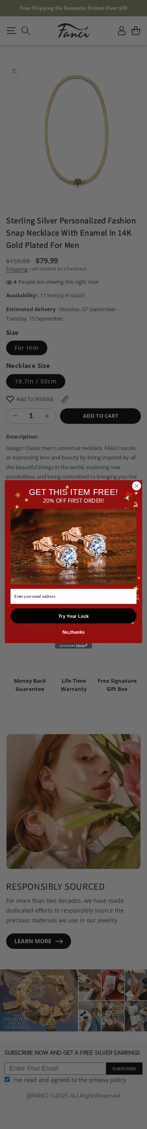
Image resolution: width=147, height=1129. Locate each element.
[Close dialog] (137, 486)
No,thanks (73, 632)
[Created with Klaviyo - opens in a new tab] (73, 646)
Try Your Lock (73, 616)
